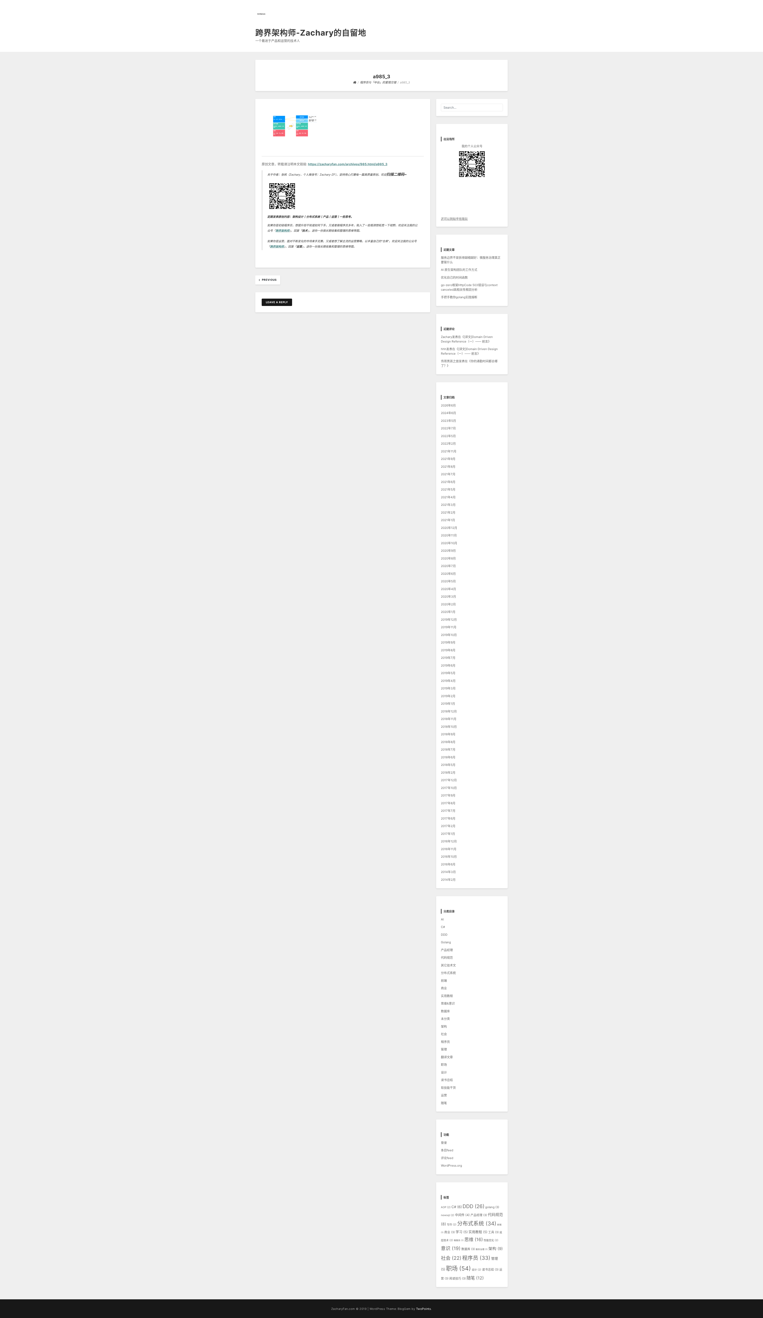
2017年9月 (448, 795)
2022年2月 (448, 443)
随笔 (444, 1103)
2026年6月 (448, 405)
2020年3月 (448, 596)
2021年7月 (448, 474)
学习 (462, 1232)
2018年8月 (448, 742)
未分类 (445, 1019)
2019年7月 (448, 658)
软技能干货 (448, 1088)
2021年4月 (448, 497)
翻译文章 (447, 1057)
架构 (444, 1026)
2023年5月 (448, 421)
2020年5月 (448, 581)
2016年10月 (449, 856)
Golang (446, 942)
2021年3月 (448, 505)
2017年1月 (448, 834)
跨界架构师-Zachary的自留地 (310, 33)
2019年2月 (448, 696)
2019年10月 (449, 635)
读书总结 (447, 1080)
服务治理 (482, 1249)
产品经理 (447, 950)
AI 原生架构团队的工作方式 (459, 270)
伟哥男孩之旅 (450, 361)
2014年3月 (448, 872)
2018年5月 (448, 765)
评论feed (447, 1158)
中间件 (462, 1215)
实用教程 (447, 996)
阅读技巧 (457, 1278)
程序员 (445, 1042)
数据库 (445, 1011)
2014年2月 (448, 880)
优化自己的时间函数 (454, 277)
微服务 (459, 1240)
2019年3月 (448, 688)
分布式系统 (448, 973)
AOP (446, 1207)
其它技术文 (448, 965)
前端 (444, 980)
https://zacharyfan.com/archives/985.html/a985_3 (347, 164)
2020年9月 (448, 551)
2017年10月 (449, 788)
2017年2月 (448, 826)
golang (492, 1207)
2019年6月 (448, 665)
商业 (444, 988)
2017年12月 (449, 780)
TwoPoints (423, 1308)
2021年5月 (448, 489)
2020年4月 (448, 589)
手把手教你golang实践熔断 (459, 297)
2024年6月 (448, 413)
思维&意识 (448, 1003)
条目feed (447, 1150)
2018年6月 (448, 757)
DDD (444, 935)
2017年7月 (448, 811)
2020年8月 (448, 558)
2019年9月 (448, 642)
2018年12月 (449, 711)
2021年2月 (448, 512)
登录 (444, 1143)
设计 (444, 1072)
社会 (444, 1034)
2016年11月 (448, 849)
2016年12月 (449, 841)
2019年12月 (449, 619)
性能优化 (491, 1240)
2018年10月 (449, 727)
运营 (444, 1095)
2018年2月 (448, 772)
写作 (451, 1224)
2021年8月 (448, 466)
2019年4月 (448, 681)
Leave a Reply (277, 302)
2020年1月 (448, 612)
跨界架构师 (283, 230)
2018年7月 (448, 749)
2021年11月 (448, 451)
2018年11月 (448, 719)
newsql (447, 1215)
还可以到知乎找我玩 (454, 219)
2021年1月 (448, 520)
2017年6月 (448, 818)
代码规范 (447, 957)
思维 (473, 1239)
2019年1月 (448, 703)
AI (442, 919)
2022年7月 (448, 428)
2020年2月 (448, 604)
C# (443, 927)
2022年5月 (448, 436)
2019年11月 (448, 627)
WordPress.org (451, 1165)
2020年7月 (448, 566)
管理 (444, 1049)
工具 (493, 1232)
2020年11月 (449, 535)
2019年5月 (448, 673)
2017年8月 (448, 803)
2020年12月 (449, 528)
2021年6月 (448, 482)
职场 (444, 1064)
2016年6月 (448, 864)
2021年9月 (448, 459)
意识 (451, 1248)
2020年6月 (448, 574)
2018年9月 (448, 734)
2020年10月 (449, 543)
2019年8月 (448, 650)
